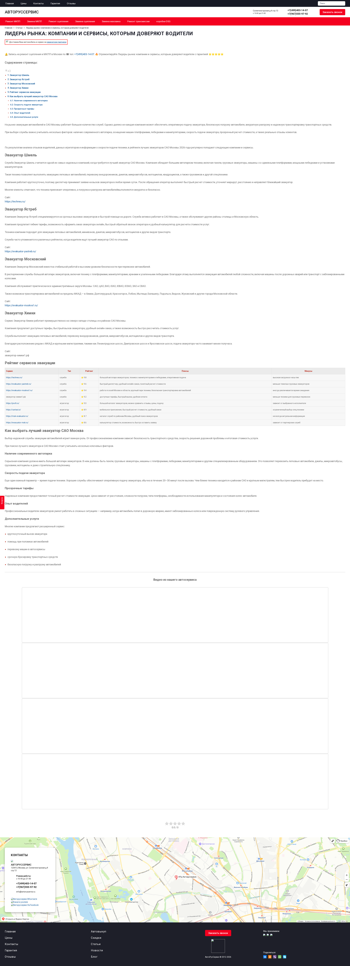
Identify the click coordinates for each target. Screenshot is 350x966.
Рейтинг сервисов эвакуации (25, 92)
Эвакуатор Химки (19, 88)
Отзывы (10, 956)
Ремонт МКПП (12, 21)
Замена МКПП (34, 21)
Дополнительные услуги (26, 117)
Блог (94, 956)
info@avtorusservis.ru (25, 892)
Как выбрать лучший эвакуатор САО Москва (33, 96)
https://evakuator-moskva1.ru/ (21, 305)
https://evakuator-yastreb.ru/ (20, 251)
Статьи (95, 944)
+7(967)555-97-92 (298, 13)
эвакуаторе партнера (56, 42)
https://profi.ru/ (12, 403)
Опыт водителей (22, 113)
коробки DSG (163, 21)
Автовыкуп (98, 931)
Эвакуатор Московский (22, 83)
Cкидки (96, 937)
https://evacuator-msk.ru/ (17, 422)
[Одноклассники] (270, 956)
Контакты (11, 944)
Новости (97, 950)
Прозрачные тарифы (24, 109)
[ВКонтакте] (265, 956)
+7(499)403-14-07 (298, 10)
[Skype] (284, 956)
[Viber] (274, 956)
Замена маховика (111, 21)
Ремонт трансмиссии (138, 21)
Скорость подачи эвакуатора (28, 104)
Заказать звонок (332, 12)
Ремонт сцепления (58, 21)
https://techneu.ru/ (15, 201)
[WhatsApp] (314, 12)
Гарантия (11, 950)
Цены (8, 937)
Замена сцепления (85, 21)
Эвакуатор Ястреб (19, 79)
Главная (10, 931)
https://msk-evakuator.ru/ (17, 416)
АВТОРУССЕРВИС (22, 12)
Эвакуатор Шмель (19, 75)
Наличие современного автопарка (31, 100)
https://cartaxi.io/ (13, 410)
